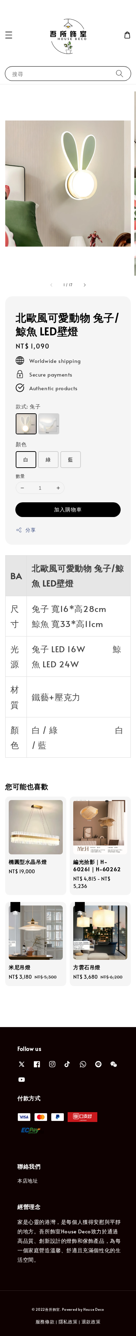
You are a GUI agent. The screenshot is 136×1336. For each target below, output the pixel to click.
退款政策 (91, 1321)
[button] (8, 35)
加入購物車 (68, 509)
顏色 (21, 444)
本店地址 (27, 1180)
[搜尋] (119, 73)
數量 (20, 476)
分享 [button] (30, 529)
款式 (28, 406)
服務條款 (45, 1321)
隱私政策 (68, 1321)
